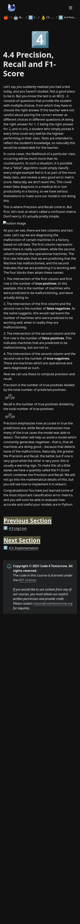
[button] (40, 397)
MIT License (27, 580)
